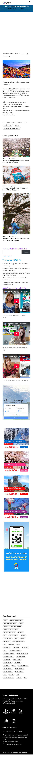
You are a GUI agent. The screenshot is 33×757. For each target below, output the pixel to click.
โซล (25, 677)
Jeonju (23, 635)
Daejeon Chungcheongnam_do (13, 626)
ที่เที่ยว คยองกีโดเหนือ (15, 650)
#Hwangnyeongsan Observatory (14, 122)
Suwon (23, 638)
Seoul (16, 638)
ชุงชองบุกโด (25, 647)
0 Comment (21, 9)
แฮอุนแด (19, 677)
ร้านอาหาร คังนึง (8, 668)
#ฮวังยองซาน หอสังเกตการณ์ (12, 128)
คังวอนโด (11, 644)
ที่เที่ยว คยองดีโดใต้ (8, 656)
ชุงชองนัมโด (16, 647)
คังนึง (5, 644)
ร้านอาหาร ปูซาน (19, 668)
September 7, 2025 (9, 186)
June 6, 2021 (12, 9)
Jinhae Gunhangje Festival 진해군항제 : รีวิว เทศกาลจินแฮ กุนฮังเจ (16, 161)
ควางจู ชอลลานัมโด (18, 641)
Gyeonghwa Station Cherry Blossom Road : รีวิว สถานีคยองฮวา (15, 189)
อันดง (5, 674)
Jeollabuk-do (13, 635)
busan (5, 620)
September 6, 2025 (9, 236)
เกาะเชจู (11, 674)
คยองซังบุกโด (7, 641)
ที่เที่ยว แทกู (17, 662)
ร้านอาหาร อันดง (8, 671)
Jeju (5, 635)
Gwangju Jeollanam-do (11, 629)
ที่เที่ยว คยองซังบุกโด (22, 653)
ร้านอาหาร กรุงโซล (23, 665)
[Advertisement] (16, 32)
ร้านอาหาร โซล (19, 671)
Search (26, 252)
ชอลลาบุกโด (7, 647)
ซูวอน (5, 650)
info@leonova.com (15, 744)
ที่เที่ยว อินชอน (17, 659)
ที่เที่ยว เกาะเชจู (8, 662)
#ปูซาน (17, 125)
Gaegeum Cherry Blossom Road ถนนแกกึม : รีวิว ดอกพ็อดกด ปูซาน (16, 239)
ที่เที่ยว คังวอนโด (21, 656)
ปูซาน (13, 665)
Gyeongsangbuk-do (9, 632)
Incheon (20, 632)
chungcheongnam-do (10, 623)
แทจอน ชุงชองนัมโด (9, 677)
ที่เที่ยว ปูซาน (7, 659)
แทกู (18, 674)
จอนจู (18, 644)
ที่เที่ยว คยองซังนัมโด (9, 653)
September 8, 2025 (9, 158)
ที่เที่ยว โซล (6, 665)
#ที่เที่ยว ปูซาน (8, 125)
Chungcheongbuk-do (16, 620)
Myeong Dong (8, 638)
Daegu (21, 623)
